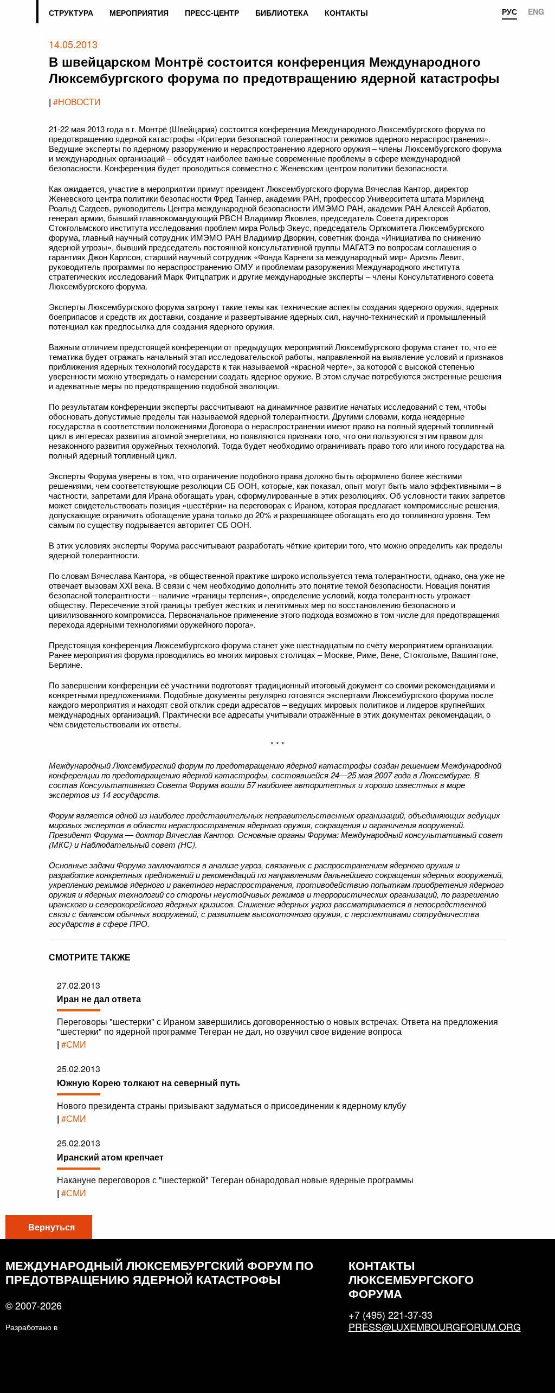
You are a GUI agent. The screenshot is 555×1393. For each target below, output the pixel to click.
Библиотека (281, 12)
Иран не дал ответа (99, 998)
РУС (509, 12)
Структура (71, 12)
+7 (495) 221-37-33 (391, 1314)
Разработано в (31, 1326)
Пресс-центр (212, 12)
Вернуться (51, 1227)
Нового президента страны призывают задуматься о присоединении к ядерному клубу (231, 1105)
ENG (536, 12)
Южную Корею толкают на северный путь (148, 1082)
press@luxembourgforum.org (430, 1326)
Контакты (346, 12)
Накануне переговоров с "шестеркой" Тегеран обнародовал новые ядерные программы (235, 1179)
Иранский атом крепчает (110, 1157)
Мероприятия (139, 12)
